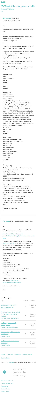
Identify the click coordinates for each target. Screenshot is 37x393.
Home (3, 354)
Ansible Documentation (7, 383)
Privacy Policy (5, 358)
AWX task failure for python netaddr (18, 6)
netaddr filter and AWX (8, 305)
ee (12, 307)
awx (2, 11)
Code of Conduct (5, 389)
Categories (10, 354)
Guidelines (18, 354)
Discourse (11, 362)
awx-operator (7, 318)
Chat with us (4, 386)
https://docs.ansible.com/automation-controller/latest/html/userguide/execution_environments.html (18, 236)
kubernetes (14, 318)
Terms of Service (27, 354)
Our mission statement (7, 380)
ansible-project (14, 327)
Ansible (3, 2)
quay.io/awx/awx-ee (8, 243)
